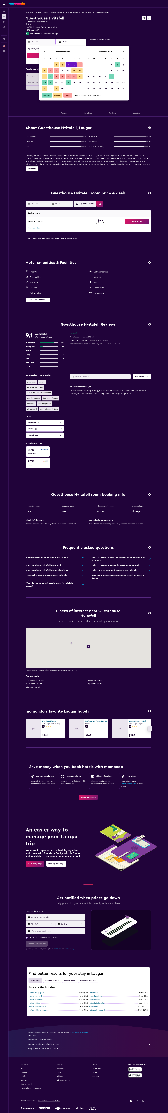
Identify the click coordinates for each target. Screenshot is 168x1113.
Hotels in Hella (94, 1000)
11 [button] (74, 71)
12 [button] (80, 71)
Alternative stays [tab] (52, 980)
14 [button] (50, 77)
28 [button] (50, 89)
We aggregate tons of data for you (43, 1044)
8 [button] (56, 71)
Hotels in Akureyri (36, 1000)
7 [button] (50, 71)
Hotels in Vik (93, 993)
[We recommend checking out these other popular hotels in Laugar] (149, 711)
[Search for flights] (4, 11)
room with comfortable (49, 409)
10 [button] (68, 71)
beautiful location (33, 398)
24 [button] (68, 83)
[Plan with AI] (4, 32)
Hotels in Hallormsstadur (38, 1006)
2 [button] (62, 65)
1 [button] (56, 65)
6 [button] (44, 71)
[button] (4, 4)
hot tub (42, 382)
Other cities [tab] (35, 980)
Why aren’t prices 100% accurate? (43, 1049)
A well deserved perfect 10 (84, 337)
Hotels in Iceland (56, 12)
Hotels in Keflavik (36, 996)
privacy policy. (69, 949)
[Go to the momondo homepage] (17, 3)
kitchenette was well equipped (39, 393)
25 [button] (74, 83)
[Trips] (4, 39)
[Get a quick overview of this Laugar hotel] (149, 128)
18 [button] (74, 77)
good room (31, 382)
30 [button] (62, 89)
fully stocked (32, 409)
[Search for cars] (4, 21)
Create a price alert (128, 784)
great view (31, 404)
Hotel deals (29, 12)
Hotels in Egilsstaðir (96, 1003)
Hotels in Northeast (71, 12)
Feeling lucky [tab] (69, 980)
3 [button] (68, 65)
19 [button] (80, 77)
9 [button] (62, 71)
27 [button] (45, 89)
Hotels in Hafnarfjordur (38, 1010)
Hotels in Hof (94, 1006)
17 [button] (68, 77)
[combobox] (57, 917)
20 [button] (44, 83)
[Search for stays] (4, 16)
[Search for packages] (4, 26)
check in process (44, 404)
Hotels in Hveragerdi (97, 1010)
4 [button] (74, 65)
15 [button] (56, 77)
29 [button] (56, 89)
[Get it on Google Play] (135, 1069)
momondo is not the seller (40, 1040)
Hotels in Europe (42, 12)
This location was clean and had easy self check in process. (98, 344)
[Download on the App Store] (135, 1075)
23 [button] (62, 83)
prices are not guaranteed (79, 1032)
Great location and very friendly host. (89, 340)
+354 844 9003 (32, 30)
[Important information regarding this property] (149, 494)
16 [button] (62, 77)
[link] (88, 797)
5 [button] (80, 65)
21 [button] (50, 83)
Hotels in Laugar (86, 12)
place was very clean (35, 387)
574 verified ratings (49, 34)
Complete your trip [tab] (88, 980)
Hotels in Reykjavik (36, 993)
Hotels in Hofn (34, 1003)
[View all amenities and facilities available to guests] (149, 262)
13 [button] (45, 77)
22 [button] (56, 83)
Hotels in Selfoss (95, 996)
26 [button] (80, 83)
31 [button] (123, 89)
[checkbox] (38, 451)
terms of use (57, 949)
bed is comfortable (50, 398)
